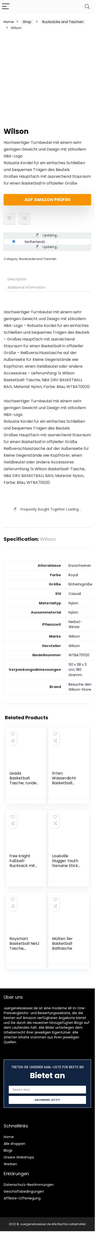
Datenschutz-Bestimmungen (29, 1184)
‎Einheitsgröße (80, 584)
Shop (27, 21)
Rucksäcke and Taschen (63, 21)
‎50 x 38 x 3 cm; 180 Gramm (77, 669)
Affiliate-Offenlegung (22, 1198)
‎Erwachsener (80, 565)
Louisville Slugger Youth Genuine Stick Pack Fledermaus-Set (65, 868)
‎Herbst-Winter (75, 624)
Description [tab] (17, 279)
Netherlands (35, 241)
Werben (10, 1164)
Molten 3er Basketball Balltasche (62, 943)
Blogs (8, 1150)
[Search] (87, 6)
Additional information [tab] (26, 287)
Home (9, 21)
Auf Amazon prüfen (47, 199)
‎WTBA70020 (79, 655)
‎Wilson (74, 636)
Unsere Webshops (19, 1157)
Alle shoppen (14, 1143)
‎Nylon (73, 603)
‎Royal (73, 575)
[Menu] (6, 6)
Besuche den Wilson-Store (80, 687)
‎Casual (75, 593)
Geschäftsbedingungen (24, 1191)
